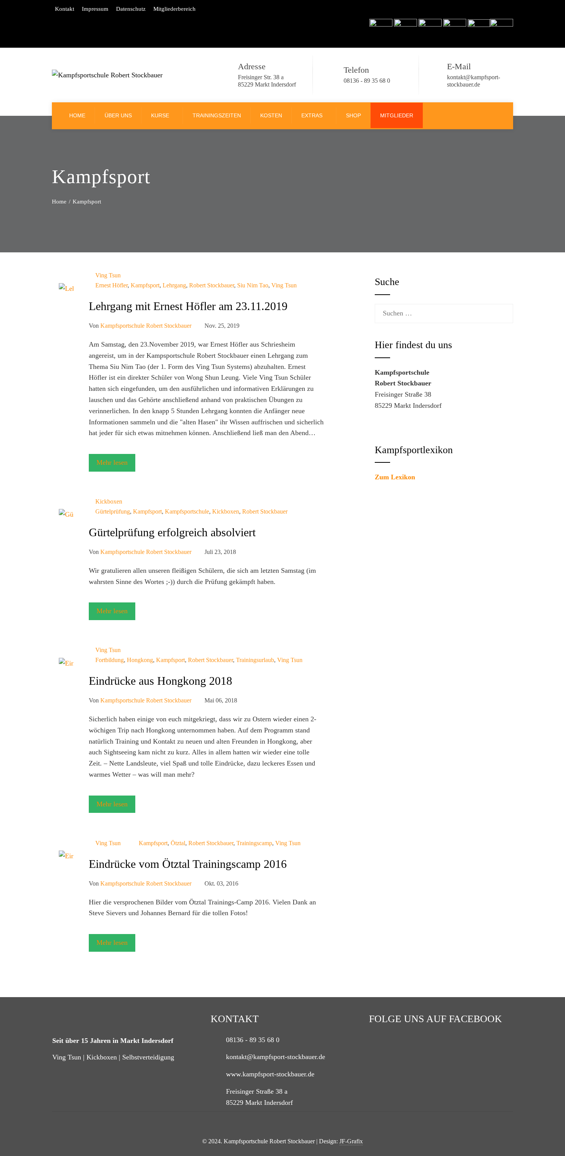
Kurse (160, 115)
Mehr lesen (112, 462)
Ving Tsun (108, 275)
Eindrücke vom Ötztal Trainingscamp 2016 (188, 863)
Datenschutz (131, 9)
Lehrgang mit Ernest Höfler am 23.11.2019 (188, 306)
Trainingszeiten (217, 115)
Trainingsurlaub (255, 660)
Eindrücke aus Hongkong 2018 (160, 680)
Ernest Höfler (111, 285)
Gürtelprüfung (112, 511)
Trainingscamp (254, 843)
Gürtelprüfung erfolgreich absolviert (172, 532)
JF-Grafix (351, 1141)
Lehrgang (174, 285)
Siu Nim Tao (252, 285)
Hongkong (140, 660)
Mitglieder (396, 115)
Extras (311, 115)
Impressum (95, 9)
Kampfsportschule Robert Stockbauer (145, 325)
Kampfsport (145, 285)
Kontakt (64, 9)
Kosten (271, 115)
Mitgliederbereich (174, 9)
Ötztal (178, 843)
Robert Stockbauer (211, 285)
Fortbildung (109, 660)
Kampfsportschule (187, 511)
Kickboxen (108, 501)
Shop (353, 115)
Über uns (118, 115)
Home (77, 115)
